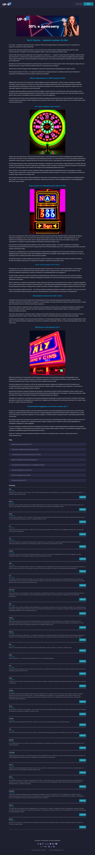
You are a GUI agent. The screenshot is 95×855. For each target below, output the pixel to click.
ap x (52, 54)
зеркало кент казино (27, 289)
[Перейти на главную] (7, 4)
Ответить (82, 497)
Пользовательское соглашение (39, 850)
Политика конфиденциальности (56, 850)
